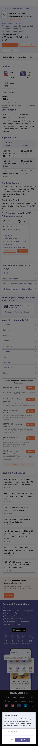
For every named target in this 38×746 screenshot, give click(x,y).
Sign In (22, 740)
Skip (11, 740)
